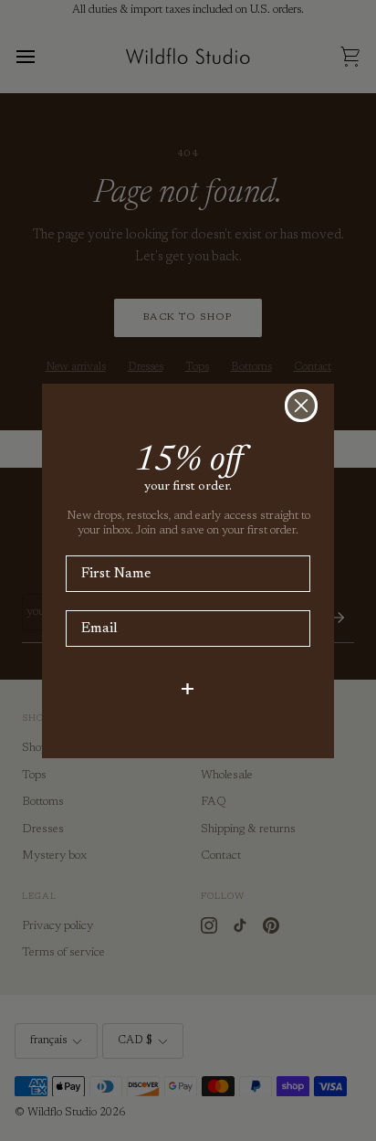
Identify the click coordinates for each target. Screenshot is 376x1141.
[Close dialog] (301, 405)
